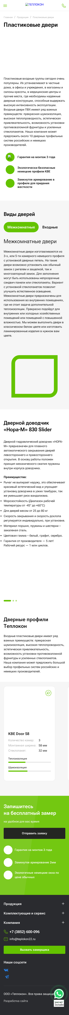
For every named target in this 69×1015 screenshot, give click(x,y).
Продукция (23, 17)
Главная (8, 17)
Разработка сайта (16, 1001)
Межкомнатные (21, 227)
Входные (50, 227)
